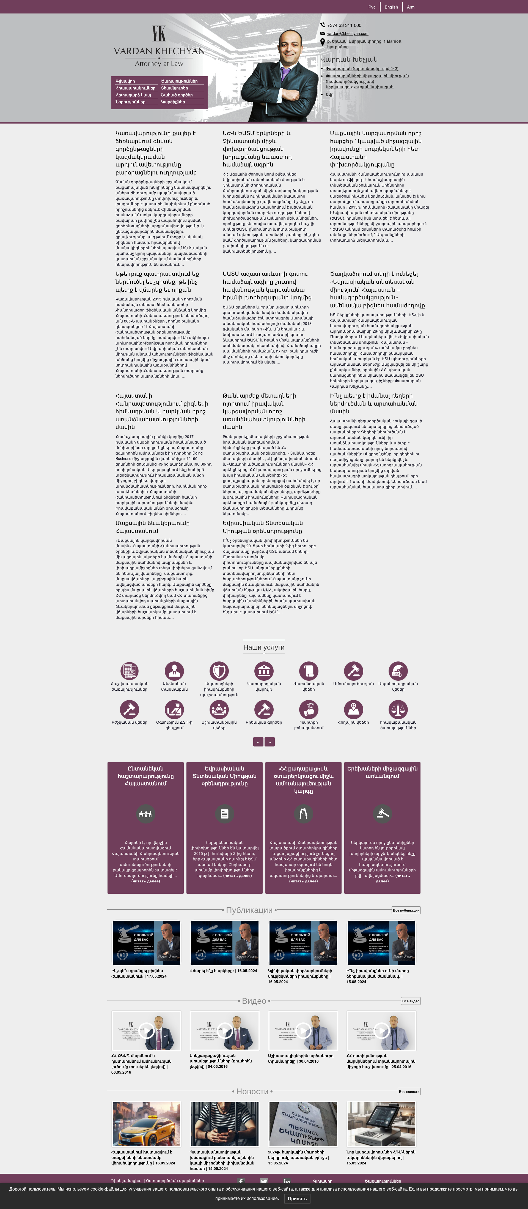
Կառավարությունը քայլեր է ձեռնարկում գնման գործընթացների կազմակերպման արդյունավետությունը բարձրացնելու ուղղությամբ (156, 152)
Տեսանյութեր (174, 88)
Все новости (409, 1091)
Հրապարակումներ (135, 88)
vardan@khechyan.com (348, 33)
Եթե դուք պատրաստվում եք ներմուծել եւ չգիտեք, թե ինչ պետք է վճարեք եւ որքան (157, 281)
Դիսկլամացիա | (128, 1180)
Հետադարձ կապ (133, 94)
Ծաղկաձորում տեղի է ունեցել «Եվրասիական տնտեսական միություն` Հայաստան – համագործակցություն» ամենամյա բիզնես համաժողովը (377, 289)
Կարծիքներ (173, 101)
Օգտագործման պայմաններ (174, 1180)
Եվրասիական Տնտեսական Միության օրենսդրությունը (263, 527)
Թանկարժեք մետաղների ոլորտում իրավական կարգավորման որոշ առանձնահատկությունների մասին (264, 411)
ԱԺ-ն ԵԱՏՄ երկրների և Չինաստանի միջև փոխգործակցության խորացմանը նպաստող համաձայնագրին (257, 148)
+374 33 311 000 (344, 24)
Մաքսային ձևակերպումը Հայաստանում (153, 527)
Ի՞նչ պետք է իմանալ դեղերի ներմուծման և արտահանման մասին (374, 403)
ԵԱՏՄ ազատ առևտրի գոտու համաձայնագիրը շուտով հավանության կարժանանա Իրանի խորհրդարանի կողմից (267, 285)
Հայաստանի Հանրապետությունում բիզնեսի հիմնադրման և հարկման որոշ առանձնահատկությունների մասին (162, 411)
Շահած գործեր (177, 94)
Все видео (410, 1001)
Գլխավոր (125, 81)
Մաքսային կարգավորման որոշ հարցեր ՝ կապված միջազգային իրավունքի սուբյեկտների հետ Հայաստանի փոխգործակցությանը (376, 148)
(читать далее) (145, 881)
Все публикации (406, 910)
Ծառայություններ (179, 81)
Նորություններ (130, 101)
